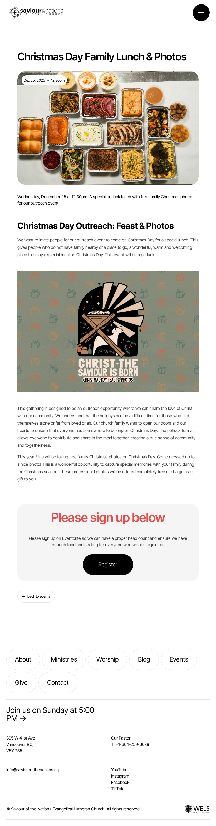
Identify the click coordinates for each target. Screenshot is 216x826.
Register (108, 564)
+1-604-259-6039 (132, 744)
